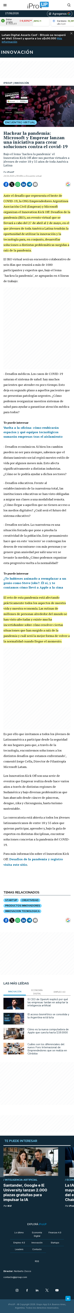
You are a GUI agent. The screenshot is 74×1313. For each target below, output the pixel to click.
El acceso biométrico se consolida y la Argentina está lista (48, 1016)
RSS (37, 1261)
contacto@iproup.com (15, 1277)
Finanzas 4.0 (55, 1232)
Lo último (19, 1232)
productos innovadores (22, 905)
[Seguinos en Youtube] (57, 1290)
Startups (55, 1242)
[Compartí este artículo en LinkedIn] (23, 184)
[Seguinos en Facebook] (27, 1290)
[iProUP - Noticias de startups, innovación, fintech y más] (37, 5)
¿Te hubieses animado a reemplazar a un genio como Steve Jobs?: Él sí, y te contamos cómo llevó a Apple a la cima (34, 582)
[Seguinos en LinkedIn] (37, 1290)
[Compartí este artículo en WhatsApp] (17, 184)
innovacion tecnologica (22, 911)
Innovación (37, 1242)
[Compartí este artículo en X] (11, 184)
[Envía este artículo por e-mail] (35, 184)
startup (11, 900)
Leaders (19, 1249)
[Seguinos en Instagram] (17, 1290)
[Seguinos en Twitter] (47, 1290)
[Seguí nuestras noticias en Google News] (68, 184)
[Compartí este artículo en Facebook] (6, 184)
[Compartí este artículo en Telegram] (29, 184)
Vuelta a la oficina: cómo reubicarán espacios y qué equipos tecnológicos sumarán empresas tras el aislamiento (32, 432)
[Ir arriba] (68, 1298)
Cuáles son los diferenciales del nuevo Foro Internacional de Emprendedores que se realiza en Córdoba (47, 1049)
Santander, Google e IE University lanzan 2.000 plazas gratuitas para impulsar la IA (25, 1192)
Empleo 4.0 (19, 1242)
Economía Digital (37, 1234)
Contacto (37, 1249)
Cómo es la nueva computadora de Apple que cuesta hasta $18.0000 (48, 1031)
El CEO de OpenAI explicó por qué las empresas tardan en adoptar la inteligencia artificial (48, 1002)
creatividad (30, 900)
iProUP (10, 172)
